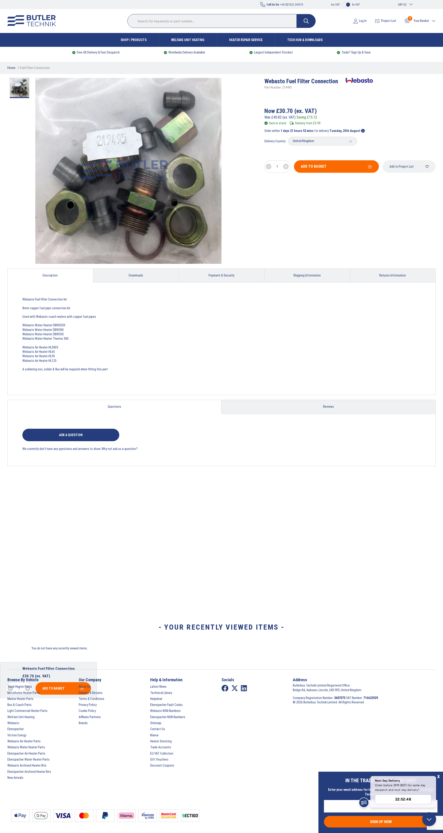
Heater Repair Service (246, 40)
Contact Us (157, 729)
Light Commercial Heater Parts (27, 711)
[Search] (306, 21)
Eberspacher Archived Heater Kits (29, 772)
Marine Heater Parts (20, 699)
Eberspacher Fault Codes (166, 705)
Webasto (13, 723)
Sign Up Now (381, 821)
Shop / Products (134, 40)
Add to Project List (401, 166)
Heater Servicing (161, 741)
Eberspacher (15, 729)
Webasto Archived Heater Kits (26, 765)
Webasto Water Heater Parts (26, 747)
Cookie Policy (87, 711)
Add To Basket (313, 166)
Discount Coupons (162, 765)
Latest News (158, 686)
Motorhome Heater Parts (23, 693)
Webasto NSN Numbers (165, 711)
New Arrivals (15, 777)
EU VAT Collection (161, 753)
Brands (83, 723)
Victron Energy (16, 735)
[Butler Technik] (33, 21)
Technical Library (161, 693)
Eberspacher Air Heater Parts (26, 753)
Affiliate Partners (90, 717)
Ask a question (71, 435)
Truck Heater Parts (19, 686)
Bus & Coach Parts (19, 705)
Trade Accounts (160, 747)
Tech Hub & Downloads (305, 40)
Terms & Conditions (91, 699)
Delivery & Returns (90, 693)
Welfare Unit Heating (187, 40)
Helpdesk (156, 699)
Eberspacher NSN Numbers (167, 717)
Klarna (154, 735)
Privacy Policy (88, 705)
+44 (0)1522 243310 (284, 4)
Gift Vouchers (159, 759)
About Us (85, 686)
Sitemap (155, 723)
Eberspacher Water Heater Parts (28, 759)
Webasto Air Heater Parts (24, 741)
